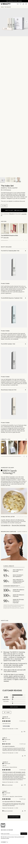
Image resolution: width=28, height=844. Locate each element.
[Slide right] (26, 240)
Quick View (6, 237)
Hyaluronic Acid (21, 516)
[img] (6, 718)
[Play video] (15, 447)
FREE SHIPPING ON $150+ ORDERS (14, 1)
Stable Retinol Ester (8, 516)
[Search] (20, 4)
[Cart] (26, 4)
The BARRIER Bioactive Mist (9, 235)
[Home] (5, 4)
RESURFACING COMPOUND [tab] (8, 531)
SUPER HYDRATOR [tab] (22, 531)
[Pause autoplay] (26, 439)
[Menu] (18, 4)
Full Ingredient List (5, 525)
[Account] (23, 4)
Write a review (14, 707)
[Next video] (26, 456)
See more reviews (14, 816)
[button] (2, 179)
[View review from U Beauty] (15, 447)
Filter (8, 712)
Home (2, 7)
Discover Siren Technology (19, 525)
